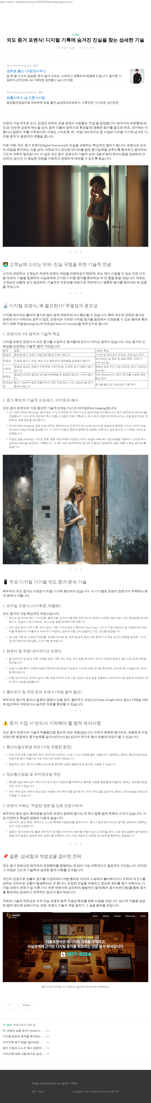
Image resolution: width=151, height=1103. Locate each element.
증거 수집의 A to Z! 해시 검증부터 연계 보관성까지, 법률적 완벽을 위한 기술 (24, 1047)
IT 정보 (76, 34)
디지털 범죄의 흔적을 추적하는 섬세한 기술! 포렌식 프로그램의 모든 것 (24, 1036)
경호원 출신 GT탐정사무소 (26, 71)
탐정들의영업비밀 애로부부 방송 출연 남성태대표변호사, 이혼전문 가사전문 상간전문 (63, 102)
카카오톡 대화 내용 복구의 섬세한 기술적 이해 (24, 1053)
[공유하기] (13, 1005)
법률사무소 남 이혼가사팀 (26, 98)
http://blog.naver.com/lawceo (22, 92)
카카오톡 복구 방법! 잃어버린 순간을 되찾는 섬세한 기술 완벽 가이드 (24, 1042)
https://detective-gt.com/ (19, 65)
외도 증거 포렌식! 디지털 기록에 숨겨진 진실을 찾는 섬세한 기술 (75, 40)
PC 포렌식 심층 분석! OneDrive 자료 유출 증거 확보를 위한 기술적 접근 (24, 1030)
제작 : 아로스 (38, 1091)
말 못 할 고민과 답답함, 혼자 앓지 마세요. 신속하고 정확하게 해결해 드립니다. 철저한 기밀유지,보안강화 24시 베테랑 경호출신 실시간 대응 (64, 78)
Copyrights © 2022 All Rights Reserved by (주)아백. (95, 1091)
